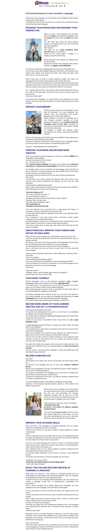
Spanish (75, 281)
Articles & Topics (49, 6)
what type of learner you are (57, 316)
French (36, 283)
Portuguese (30, 283)
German (35, 291)
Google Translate (61, 412)
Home (41, 6)
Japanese (44, 291)
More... (61, 6)
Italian (69, 281)
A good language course (34, 325)
